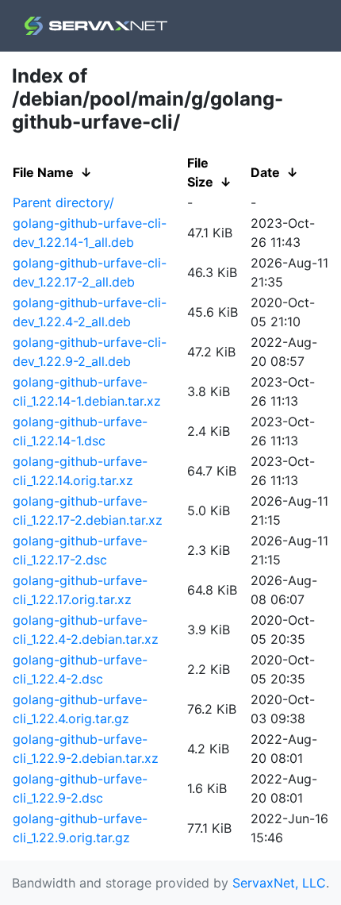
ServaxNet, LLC (279, 883)
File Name (43, 172)
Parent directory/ (63, 202)
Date (265, 172)
